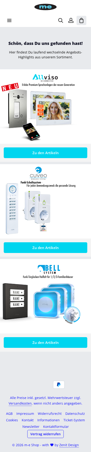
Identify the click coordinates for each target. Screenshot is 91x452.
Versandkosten (20, 403)
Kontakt (28, 420)
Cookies (12, 420)
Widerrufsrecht (50, 413)
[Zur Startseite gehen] (45, 6)
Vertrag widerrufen (45, 434)
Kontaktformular (56, 426)
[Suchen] (60, 20)
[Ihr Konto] (71, 20)
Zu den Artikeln (45, 152)
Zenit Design (69, 445)
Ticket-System (74, 420)
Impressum (25, 413)
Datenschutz (75, 413)
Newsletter (30, 426)
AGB (9, 413)
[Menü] (9, 20)
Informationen (48, 420)
